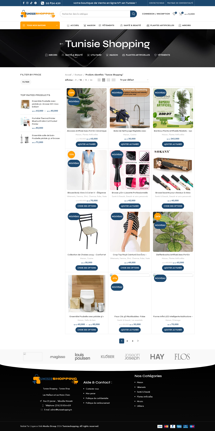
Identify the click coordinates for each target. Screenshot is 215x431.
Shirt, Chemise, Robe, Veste (95, 196)
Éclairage (176, 320)
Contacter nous (92, 388)
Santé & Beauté (118, 196)
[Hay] (157, 356)
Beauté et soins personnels (137, 196)
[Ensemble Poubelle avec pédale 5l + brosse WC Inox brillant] (25, 106)
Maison (78, 134)
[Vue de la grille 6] (113, 80)
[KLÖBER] (107, 356)
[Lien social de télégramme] (35, 3)
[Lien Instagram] (27, 3)
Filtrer (25, 82)
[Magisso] (57, 356)
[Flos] (182, 356)
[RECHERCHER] (133, 14)
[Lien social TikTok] (31, 3)
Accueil (68, 74)
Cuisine (133, 134)
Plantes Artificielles (90, 134)
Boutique (78, 74)
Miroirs (140, 401)
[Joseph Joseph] (132, 356)
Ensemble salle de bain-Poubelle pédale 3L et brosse (46, 137)
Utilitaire (140, 406)
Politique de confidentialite (97, 398)
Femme (80, 196)
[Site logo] (38, 13)
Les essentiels (137, 320)
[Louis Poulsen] (82, 356)
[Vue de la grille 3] (103, 80)
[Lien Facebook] (23, 3)
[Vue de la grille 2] (99, 80)
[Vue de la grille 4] (108, 80)
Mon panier (91, 393)
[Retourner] (61, 44)
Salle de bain (90, 320)
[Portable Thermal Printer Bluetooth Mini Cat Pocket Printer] (25, 123)
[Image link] (56, 378)
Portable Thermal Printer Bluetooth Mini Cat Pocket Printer (44, 121)
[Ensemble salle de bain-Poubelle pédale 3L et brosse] (25, 139)
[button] (87, 144)
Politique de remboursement (98, 402)
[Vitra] (32, 356)
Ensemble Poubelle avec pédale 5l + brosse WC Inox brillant (45, 104)
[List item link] (56, 405)
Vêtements (71, 196)
